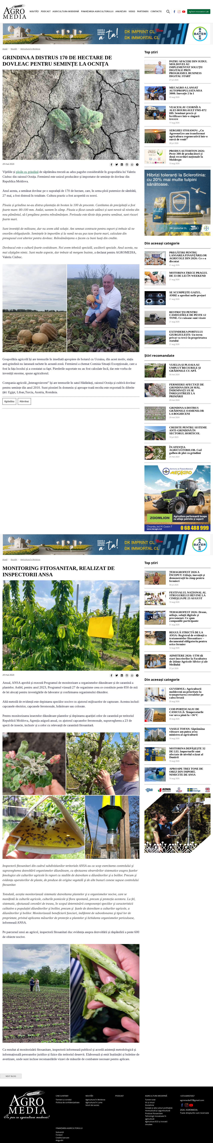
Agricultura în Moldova (30, 49)
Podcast (46, 11)
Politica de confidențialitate (67, 1102)
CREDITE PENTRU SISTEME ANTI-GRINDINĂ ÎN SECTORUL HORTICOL (188, 430)
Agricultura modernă (156, 1096)
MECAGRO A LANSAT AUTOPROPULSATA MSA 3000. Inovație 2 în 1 (185, 90)
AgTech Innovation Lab (199, 11)
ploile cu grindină (27, 172)
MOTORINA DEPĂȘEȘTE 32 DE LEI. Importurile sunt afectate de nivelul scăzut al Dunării (187, 753)
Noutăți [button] (34, 11)
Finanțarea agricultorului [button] (97, 11)
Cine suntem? (62, 1096)
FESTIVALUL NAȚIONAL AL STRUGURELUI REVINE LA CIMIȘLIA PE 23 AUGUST (187, 595)
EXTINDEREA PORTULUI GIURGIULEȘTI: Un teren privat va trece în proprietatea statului (188, 336)
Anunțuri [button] (121, 11)
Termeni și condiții (64, 1099)
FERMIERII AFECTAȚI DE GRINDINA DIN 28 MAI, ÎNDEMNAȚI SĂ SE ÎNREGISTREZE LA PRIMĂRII (186, 390)
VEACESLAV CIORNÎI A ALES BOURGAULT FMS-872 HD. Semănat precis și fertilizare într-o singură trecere (188, 113)
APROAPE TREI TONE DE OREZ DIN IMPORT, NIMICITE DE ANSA (186, 771)
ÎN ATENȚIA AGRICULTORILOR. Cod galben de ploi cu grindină (185, 450)
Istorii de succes (92, 1105)
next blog (11, 1076)
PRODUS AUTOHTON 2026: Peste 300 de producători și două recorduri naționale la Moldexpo (187, 155)
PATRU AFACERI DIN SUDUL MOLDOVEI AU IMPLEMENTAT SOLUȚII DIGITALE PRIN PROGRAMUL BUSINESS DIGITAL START (188, 69)
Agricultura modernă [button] (66, 11)
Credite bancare (62, 1137)
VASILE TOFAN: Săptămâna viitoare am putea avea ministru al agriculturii (187, 731)
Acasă (4, 49)
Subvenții (60, 1132)
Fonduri (59, 1135)
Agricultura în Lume (94, 1102)
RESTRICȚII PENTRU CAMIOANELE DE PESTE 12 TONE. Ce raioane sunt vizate (187, 315)
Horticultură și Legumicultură (157, 1110)
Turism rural (150, 1099)
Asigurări (59, 1140)
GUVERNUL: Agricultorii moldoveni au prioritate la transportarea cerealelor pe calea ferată (186, 693)
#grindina (9, 401)
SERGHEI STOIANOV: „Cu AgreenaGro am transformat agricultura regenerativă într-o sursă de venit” (188, 135)
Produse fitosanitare (154, 1113)
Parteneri (143, 11)
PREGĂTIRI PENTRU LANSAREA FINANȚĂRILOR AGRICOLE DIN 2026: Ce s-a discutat (188, 257)
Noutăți (14, 49)
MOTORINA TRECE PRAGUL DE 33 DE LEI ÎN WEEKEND (188, 274)
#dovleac (24, 401)
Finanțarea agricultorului (69, 1128)
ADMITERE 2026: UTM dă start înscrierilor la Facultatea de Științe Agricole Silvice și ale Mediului (188, 660)
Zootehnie (149, 1105)
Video (132, 11)
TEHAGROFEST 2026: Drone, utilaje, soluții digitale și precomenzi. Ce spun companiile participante (188, 616)
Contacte (156, 11)
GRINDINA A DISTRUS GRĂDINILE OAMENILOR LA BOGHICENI (186, 410)
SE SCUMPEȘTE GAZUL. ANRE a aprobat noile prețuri (187, 294)
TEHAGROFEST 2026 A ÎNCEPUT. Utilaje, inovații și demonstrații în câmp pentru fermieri (187, 576)
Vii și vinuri (150, 1102)
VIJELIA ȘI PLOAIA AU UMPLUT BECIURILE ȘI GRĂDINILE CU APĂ (185, 367)
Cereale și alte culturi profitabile (158, 1108)
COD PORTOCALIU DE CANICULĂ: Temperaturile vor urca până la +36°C (186, 712)
